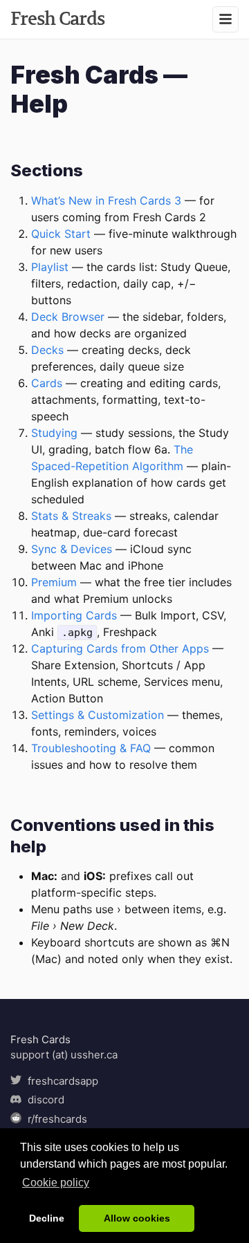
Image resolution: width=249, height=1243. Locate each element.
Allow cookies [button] (137, 1218)
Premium (54, 582)
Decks (47, 350)
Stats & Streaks (71, 516)
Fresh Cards (57, 18)
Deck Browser (67, 317)
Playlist (49, 267)
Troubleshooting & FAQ (91, 748)
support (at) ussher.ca (64, 1054)
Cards (46, 383)
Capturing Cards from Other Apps (120, 648)
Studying (54, 433)
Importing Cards (74, 615)
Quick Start (61, 234)
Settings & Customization (97, 715)
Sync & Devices (71, 549)
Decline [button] (46, 1218)
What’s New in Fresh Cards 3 (106, 200)
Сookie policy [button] (55, 1182)
